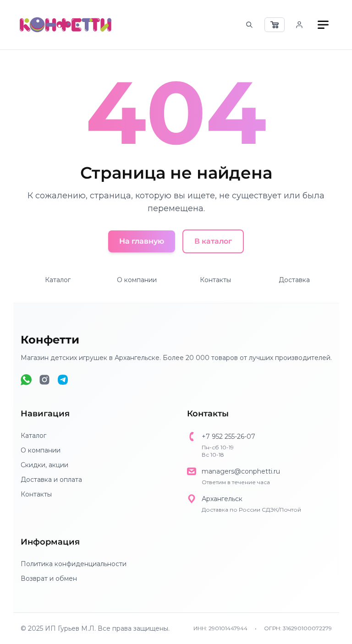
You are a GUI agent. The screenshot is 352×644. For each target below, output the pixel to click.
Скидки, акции (44, 465)
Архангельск (222, 499)
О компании (137, 280)
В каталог (213, 241)
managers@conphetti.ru (241, 471)
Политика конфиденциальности (73, 564)
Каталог (58, 280)
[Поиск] (249, 25)
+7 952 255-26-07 (228, 436)
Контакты (215, 280)
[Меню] (323, 25)
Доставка (294, 280)
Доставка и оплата (51, 479)
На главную (141, 241)
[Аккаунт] (299, 24)
